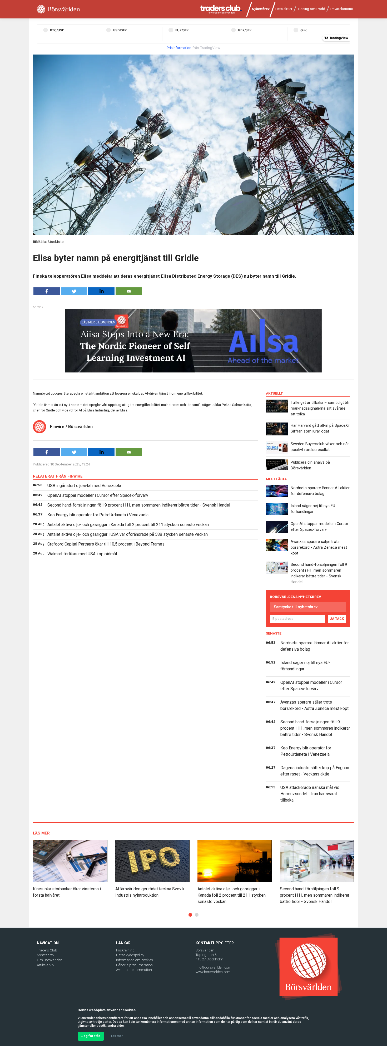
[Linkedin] (101, 291)
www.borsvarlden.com (213, 972)
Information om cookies (134, 960)
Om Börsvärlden (49, 960)
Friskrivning (125, 950)
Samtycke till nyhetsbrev (295, 607)
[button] (190, 915)
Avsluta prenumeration (134, 970)
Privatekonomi (341, 9)
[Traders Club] (221, 9)
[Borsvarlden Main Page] (58, 9)
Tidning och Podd (311, 9)
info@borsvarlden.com (213, 967)
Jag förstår (90, 1036)
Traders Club (47, 950)
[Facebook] (46, 291)
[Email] (129, 291)
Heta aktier (283, 9)
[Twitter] (74, 291)
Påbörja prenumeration (134, 965)
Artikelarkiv (45, 965)
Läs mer (117, 1036)
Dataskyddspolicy (130, 955)
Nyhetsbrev (261, 9)
